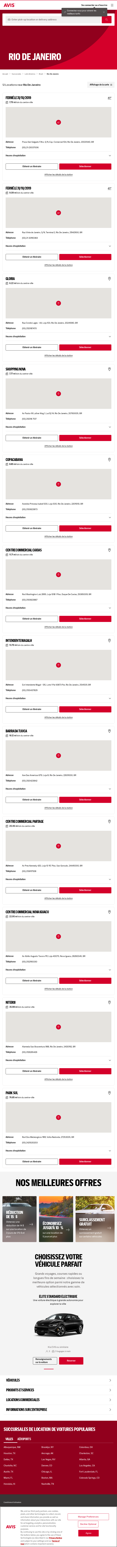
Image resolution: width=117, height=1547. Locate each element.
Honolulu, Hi (9, 1484)
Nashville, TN (47, 1484)
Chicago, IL (46, 1471)
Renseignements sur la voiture (43, 1361)
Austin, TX (8, 1471)
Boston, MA (46, 1477)
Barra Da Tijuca (16, 731)
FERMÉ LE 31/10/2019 (18, 98)
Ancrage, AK (47, 1453)
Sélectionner (85, 166)
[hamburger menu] (112, 5)
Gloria (10, 279)
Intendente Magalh (19, 640)
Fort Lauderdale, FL (88, 1471)
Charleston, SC (86, 1453)
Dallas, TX (8, 1459)
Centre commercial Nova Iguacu (27, 912)
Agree (89, 1533)
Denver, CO (46, 1465)
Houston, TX (10, 1453)
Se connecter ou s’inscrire (94, 5)
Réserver (71, 1360)
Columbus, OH (86, 1447)
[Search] (107, 19)
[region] (58, 1527)
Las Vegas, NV (48, 1459)
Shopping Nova (16, 369)
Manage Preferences (88, 1516)
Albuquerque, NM (12, 1447)
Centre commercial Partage (24, 821)
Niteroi (10, 1002)
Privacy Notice (55, 1538)
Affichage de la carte (99, 84)
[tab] (10, 1439)
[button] (58, 122)
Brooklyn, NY (47, 1447)
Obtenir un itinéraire (31, 166)
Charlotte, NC (10, 1465)
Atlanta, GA (84, 1459)
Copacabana (14, 460)
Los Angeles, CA (87, 1465)
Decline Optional (88, 1524)
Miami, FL (8, 1477)
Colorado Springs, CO (89, 1477)
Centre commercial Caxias (24, 550)
